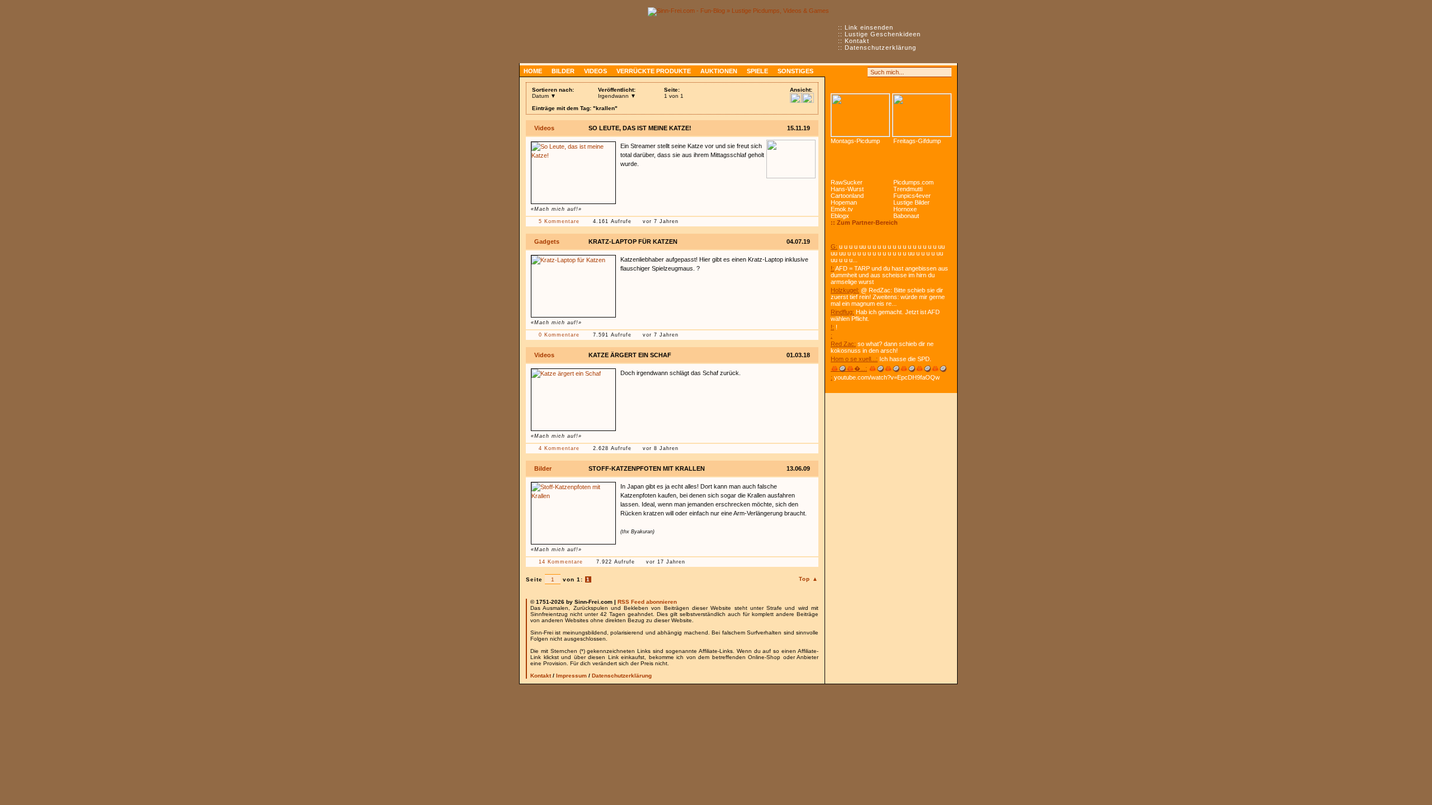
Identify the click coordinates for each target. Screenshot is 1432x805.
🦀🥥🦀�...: (849, 368)
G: (834, 246)
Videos (595, 71)
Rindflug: (842, 312)
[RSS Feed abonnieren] (836, 72)
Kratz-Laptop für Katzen (632, 241)
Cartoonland (847, 195)
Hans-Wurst (847, 189)
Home (533, 71)
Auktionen (718, 71)
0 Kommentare (559, 335)
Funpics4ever (912, 195)
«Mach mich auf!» (556, 209)
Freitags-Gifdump (917, 141)
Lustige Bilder (911, 202)
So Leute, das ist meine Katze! (639, 128)
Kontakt (857, 40)
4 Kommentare (559, 448)
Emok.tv (842, 209)
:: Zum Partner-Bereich (864, 222)
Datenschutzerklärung (880, 47)
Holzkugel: (845, 290)
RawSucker (847, 182)
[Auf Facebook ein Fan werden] (848, 72)
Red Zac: (843, 343)
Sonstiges (795, 71)
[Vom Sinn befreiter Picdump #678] (860, 115)
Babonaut (906, 215)
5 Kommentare (559, 221)
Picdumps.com (913, 182)
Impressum (571, 676)
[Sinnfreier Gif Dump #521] (921, 115)
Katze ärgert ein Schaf (629, 355)
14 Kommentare (561, 562)
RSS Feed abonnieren (647, 602)
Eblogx (840, 215)
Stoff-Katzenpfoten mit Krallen (646, 468)
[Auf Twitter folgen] (860, 72)
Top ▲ (808, 579)
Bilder (563, 71)
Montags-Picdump (855, 141)
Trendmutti (907, 189)
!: (832, 268)
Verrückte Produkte (653, 71)
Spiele (757, 71)
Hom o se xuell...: (854, 359)
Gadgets (546, 241)
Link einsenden (869, 27)
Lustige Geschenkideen (883, 34)
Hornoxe (905, 209)
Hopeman (844, 202)
